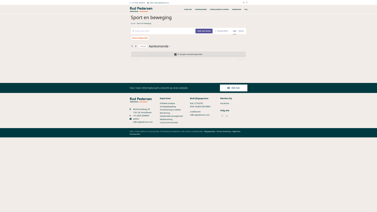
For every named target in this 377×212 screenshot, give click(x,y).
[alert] (188, 54)
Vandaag (143, 46)
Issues (133, 23)
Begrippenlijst (209, 131)
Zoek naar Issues (204, 31)
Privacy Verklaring (224, 131)
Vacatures (224, 103)
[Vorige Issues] (132, 46)
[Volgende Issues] (136, 46)
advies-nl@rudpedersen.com (159, 3)
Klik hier (236, 87)
